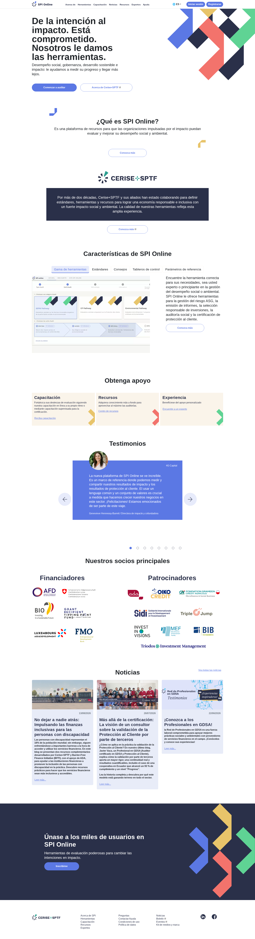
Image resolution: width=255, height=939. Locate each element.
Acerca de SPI (88, 915)
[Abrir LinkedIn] (203, 916)
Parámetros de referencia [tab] (183, 269)
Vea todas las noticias (209, 670)
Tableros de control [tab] (146, 269)
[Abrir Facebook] (214, 916)
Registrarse (214, 4)
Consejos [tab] (120, 269)
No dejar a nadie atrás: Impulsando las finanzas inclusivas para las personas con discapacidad (61, 727)
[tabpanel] (127, 316)
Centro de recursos (108, 411)
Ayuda (146, 4)
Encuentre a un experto (175, 409)
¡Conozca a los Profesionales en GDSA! (188, 722)
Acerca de (70, 4)
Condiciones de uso (128, 922)
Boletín (160, 918)
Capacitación (100, 4)
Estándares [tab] (100, 269)
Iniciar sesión (195, 4)
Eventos (160, 922)
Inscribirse (62, 866)
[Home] (42, 4)
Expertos (136, 4)
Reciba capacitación (45, 418)
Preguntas (123, 915)
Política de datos (127, 925)
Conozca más (127, 153)
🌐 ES (176, 4)
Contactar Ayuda (127, 918)
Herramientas (84, 4)
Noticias (113, 4)
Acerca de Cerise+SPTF (105, 87)
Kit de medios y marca (167, 925)
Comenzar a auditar (54, 87)
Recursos (124, 4)
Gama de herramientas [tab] (70, 269)
